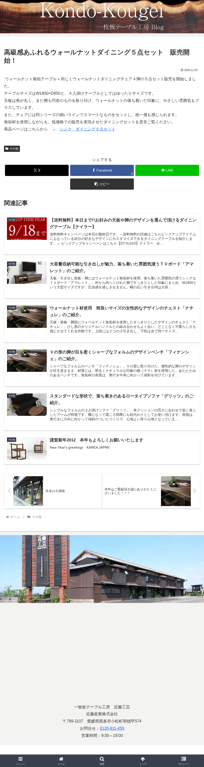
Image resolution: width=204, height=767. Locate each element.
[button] (102, 184)
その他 (13, 148)
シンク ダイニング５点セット (87, 129)
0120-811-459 (112, 728)
